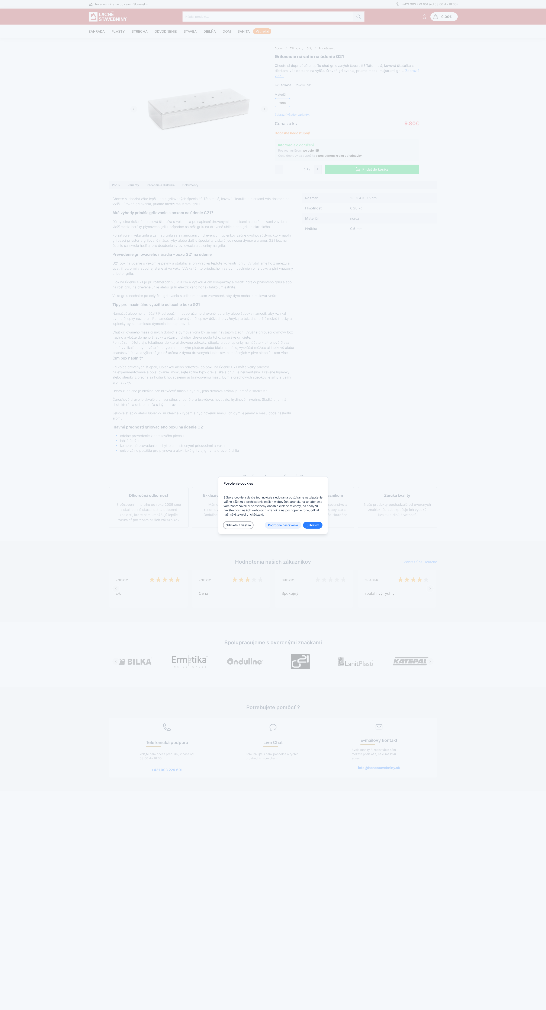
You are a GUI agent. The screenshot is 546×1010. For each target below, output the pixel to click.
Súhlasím (312, 525)
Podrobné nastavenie (283, 525)
